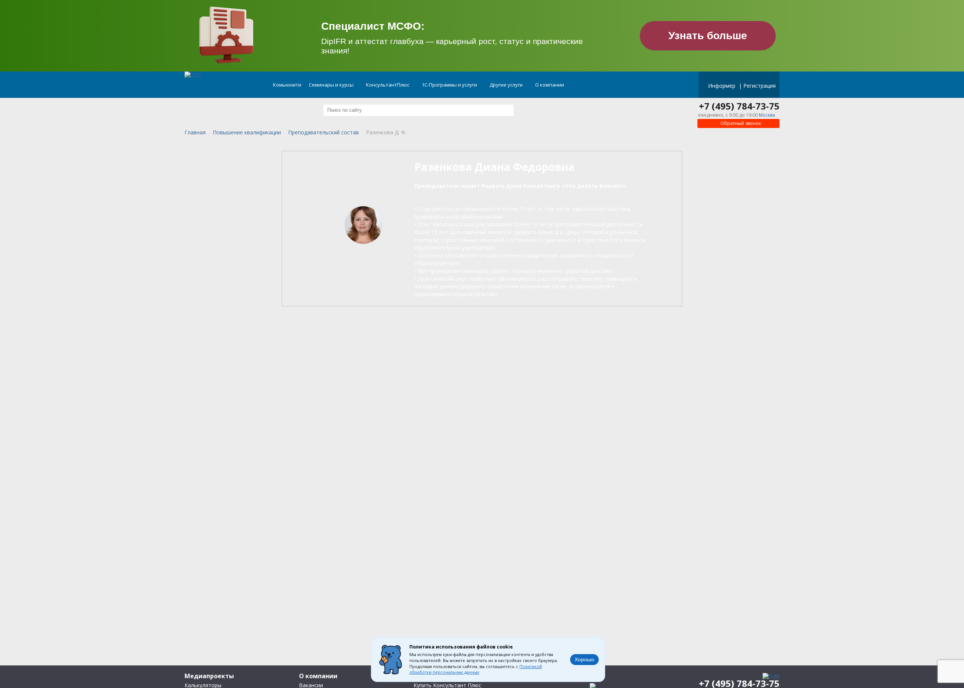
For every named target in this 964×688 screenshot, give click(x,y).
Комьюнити (287, 84)
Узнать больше (707, 35)
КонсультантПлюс (388, 84)
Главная (195, 132)
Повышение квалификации (247, 132)
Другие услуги (507, 84)
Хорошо (584, 659)
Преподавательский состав (323, 132)
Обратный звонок (740, 123)
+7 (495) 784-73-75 (739, 106)
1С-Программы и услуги (450, 84)
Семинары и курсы (332, 84)
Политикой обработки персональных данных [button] (475, 669)
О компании (550, 84)
